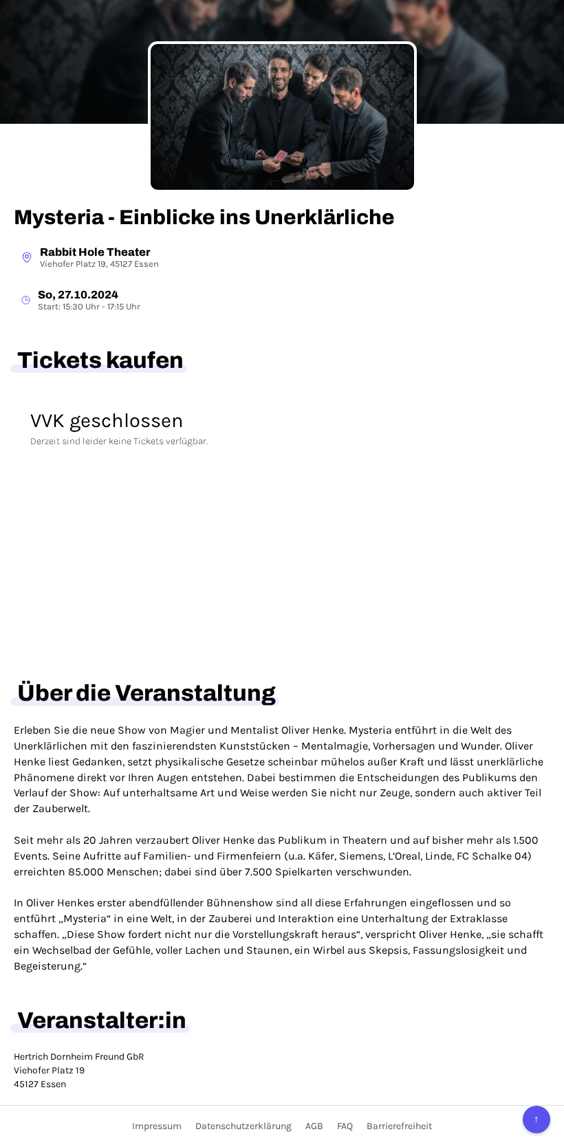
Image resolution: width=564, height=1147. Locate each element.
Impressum (157, 1126)
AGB (314, 1126)
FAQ (345, 1126)
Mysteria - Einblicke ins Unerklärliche (204, 217)
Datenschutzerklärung (243, 1126)
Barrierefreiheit (399, 1126)
